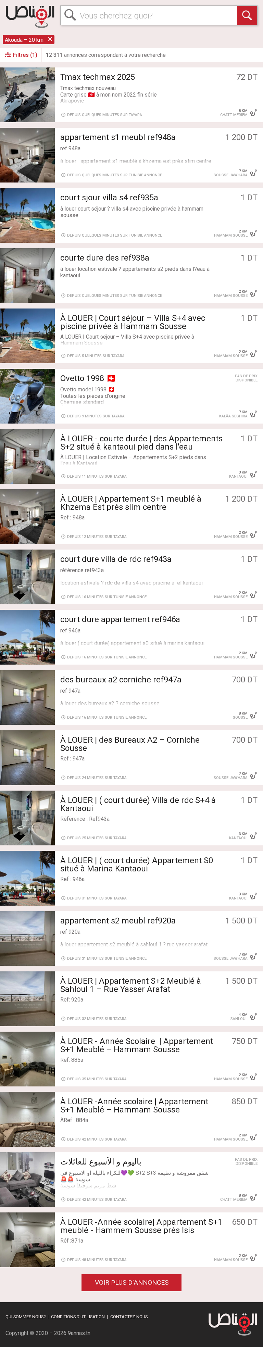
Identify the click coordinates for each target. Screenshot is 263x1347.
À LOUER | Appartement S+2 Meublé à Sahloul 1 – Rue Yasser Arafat (130, 985)
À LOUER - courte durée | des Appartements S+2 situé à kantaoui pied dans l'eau (141, 443)
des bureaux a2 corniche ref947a (120, 679)
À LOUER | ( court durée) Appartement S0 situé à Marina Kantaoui (136, 864)
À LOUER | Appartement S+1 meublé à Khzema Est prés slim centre (130, 503)
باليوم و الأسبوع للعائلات (100, 1162)
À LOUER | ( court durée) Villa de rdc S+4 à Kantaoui (138, 804)
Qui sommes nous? (25, 1316)
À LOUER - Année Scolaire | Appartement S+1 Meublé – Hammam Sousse (136, 1045)
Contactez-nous (129, 1316)
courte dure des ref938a (104, 258)
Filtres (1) (24, 55)
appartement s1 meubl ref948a (118, 137)
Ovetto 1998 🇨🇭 (88, 378)
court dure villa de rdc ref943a (116, 559)
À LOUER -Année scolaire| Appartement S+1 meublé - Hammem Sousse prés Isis (141, 1226)
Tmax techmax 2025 (97, 77)
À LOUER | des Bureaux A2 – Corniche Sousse (130, 744)
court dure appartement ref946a (120, 619)
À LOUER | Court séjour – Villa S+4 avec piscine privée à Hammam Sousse (132, 322)
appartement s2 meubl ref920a (118, 921)
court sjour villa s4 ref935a (109, 197)
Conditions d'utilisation (78, 1316)
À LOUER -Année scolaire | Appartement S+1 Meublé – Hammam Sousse (134, 1106)
